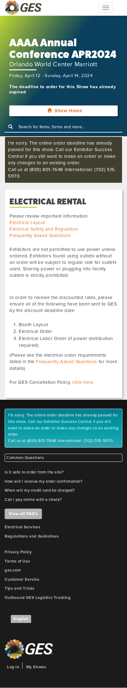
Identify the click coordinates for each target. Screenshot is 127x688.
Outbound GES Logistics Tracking (38, 597)
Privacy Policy (18, 552)
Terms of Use (17, 561)
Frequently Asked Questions (40, 235)
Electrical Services (22, 527)
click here (82, 382)
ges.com (13, 570)
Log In (13, 667)
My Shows (36, 667)
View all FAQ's (23, 513)
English (21, 618)
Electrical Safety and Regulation (44, 229)
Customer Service (22, 579)
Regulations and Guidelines (32, 536)
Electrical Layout (27, 222)
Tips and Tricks (20, 588)
